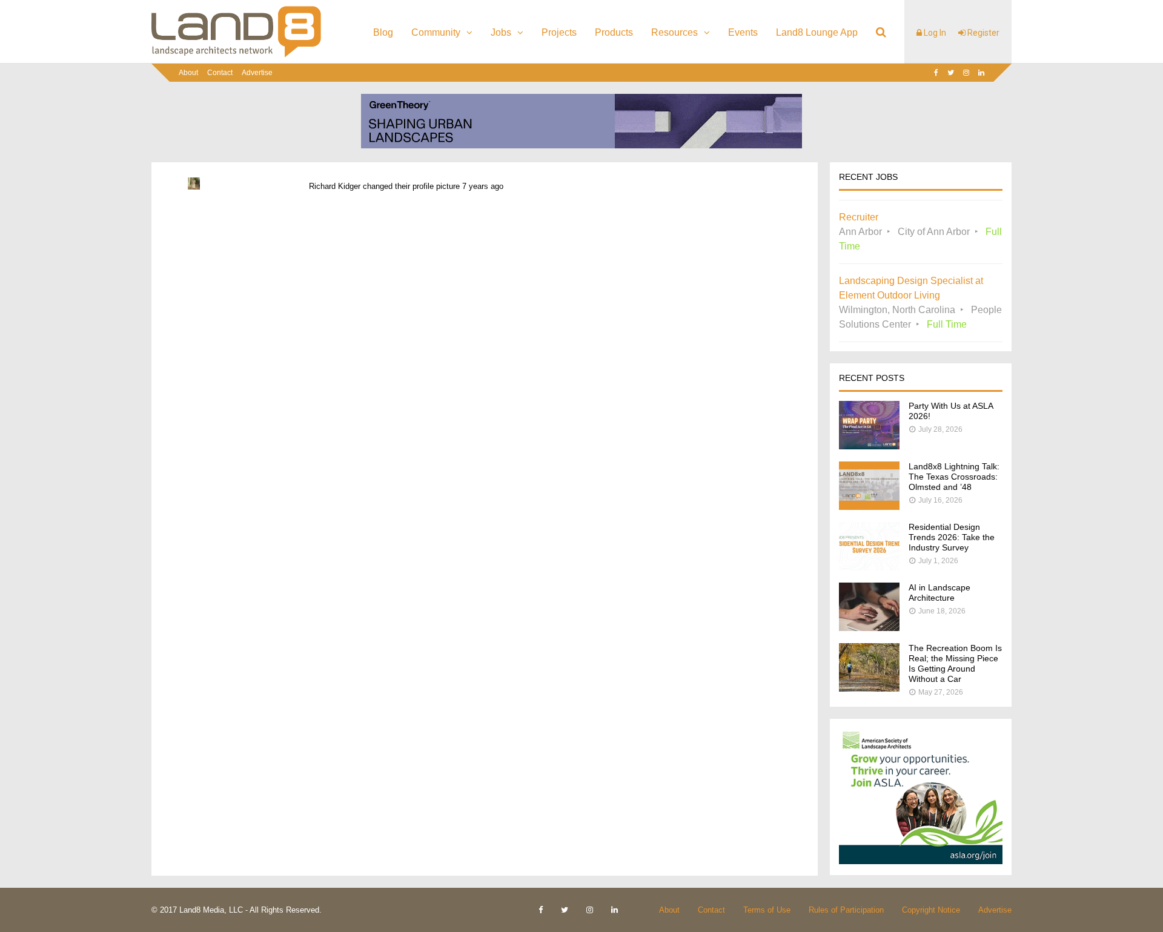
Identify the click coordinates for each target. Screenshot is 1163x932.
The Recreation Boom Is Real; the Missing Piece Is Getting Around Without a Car (955, 663)
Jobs (501, 32)
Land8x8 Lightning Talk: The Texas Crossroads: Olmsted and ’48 (954, 476)
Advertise (257, 72)
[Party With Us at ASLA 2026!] (869, 446)
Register (982, 33)
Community (435, 32)
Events (743, 32)
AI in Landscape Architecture (939, 593)
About (188, 72)
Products (614, 32)
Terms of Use (766, 909)
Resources (674, 32)
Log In (934, 33)
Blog (383, 32)
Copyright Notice (931, 909)
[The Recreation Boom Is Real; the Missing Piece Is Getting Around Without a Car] (869, 688)
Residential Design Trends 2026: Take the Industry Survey (952, 537)
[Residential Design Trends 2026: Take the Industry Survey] (869, 567)
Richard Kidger (334, 186)
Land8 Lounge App (817, 32)
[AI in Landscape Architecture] (869, 628)
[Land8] (236, 55)
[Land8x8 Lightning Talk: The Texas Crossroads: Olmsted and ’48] (869, 506)
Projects (559, 32)
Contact (220, 72)
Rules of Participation (846, 909)
